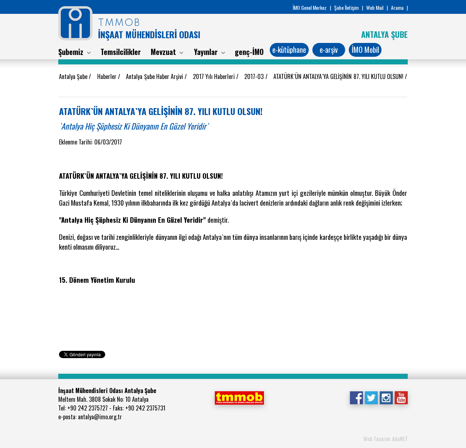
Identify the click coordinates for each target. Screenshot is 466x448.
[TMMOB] (239, 397)
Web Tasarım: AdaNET (385, 439)
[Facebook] (356, 397)
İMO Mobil (365, 49)
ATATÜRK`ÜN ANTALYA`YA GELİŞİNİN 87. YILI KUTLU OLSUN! (339, 76)
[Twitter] (371, 397)
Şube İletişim (346, 7)
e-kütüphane (289, 49)
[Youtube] (401, 397)
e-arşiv (329, 49)
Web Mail (374, 7)
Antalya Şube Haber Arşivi (155, 76)
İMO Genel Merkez (310, 7)
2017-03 (254, 76)
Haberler (107, 76)
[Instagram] (386, 397)
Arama (397, 7)
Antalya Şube (74, 76)
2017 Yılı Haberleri (214, 76)
